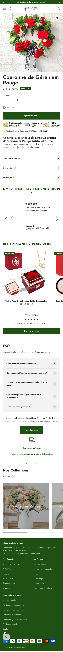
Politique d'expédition (11, 624)
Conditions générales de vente (15, 619)
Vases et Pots (39, 583)
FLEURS (6, 573)
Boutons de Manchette (43, 588)
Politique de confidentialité (13, 609)
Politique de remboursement (14, 605)
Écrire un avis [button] (31, 331)
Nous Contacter (31, 430)
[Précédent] (3, 2)
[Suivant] (59, 2)
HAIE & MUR (8, 578)
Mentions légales (9, 600)
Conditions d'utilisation (12, 614)
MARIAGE (7, 588)
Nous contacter (40, 564)
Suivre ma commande (43, 569)
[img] (38, 203)
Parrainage (38, 578)
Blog (36, 573)
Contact (6, 629)
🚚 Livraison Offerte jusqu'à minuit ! (31, 2)
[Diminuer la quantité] (6, 100)
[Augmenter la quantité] (17, 100)
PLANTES (7, 569)
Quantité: (6, 95)
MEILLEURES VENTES (11, 564)
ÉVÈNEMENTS (9, 583)
